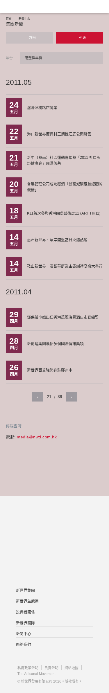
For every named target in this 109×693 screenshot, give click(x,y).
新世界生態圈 (27, 601)
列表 (82, 38)
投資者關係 (25, 612)
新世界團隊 (25, 623)
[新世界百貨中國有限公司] (54, 565)
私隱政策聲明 (27, 668)
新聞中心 (24, 18)
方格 (32, 38)
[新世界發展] (33, 6)
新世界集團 (25, 590)
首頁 (9, 18)
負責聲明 (51, 668)
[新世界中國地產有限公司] (54, 542)
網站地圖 (71, 668)
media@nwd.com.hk (37, 437)
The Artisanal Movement (36, 674)
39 (60, 396)
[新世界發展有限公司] (54, 519)
